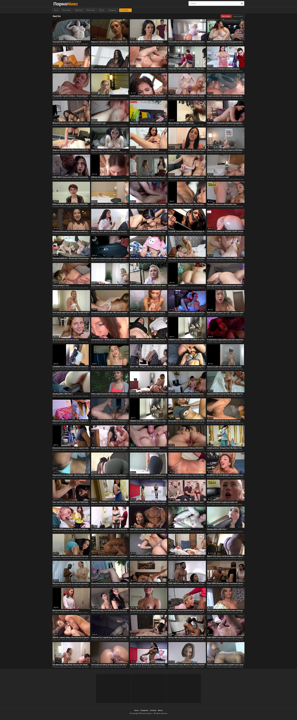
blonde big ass (128, 206)
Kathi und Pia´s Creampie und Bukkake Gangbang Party (148, 204)
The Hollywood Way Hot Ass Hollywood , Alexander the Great (187, 96)
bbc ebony (89, 71)
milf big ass (147, 98)
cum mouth (183, 369)
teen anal (235, 98)
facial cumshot (120, 450)
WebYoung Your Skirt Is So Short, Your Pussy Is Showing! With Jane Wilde (110, 231)
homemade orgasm (185, 450)
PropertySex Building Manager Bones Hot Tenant (186, 150)
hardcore (133, 44)
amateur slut (88, 288)
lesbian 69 (101, 234)
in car (227, 423)
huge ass (151, 152)
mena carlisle (57, 71)
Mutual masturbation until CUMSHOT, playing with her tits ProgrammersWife (187, 177)
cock (155, 125)
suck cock (73, 342)
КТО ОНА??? (173, 285)
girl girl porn (128, 342)
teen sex (239, 234)
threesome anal (83, 261)
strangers (115, 261)
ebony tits (198, 206)
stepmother (165, 125)
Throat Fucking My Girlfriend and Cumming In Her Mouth (187, 367)
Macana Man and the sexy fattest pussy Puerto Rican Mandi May (148, 340)
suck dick (66, 342)
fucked (212, 504)
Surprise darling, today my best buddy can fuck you (148, 69)
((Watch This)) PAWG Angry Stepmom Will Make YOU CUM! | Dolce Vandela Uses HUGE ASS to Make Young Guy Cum (225, 150)
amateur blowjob (88, 206)
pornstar (187, 423)
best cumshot (177, 396)
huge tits (158, 152)
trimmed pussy (200, 504)
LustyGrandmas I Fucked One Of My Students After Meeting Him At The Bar (148, 96)
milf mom (66, 98)
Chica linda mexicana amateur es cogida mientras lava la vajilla (71, 448)
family (122, 531)
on (131, 288)
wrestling (133, 504)
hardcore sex (219, 125)
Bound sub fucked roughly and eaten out (222, 502)
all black (66, 71)
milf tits (82, 531)
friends (185, 396)
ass (230, 152)
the (70, 71)
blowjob (114, 71)
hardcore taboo (153, 44)
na (208, 44)
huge (145, 152)
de (92, 206)
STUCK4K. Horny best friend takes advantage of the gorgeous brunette (187, 231)
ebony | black (226, 206)
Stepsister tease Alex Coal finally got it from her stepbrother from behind (71, 556)
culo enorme (79, 234)
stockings (210, 450)
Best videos (67, 10)
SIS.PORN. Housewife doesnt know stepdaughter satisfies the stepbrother (187, 258)
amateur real (84, 450)
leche (97, 423)
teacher (66, 504)
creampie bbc (69, 396)
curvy (161, 396)
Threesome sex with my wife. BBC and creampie (109, 313)
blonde (216, 152)
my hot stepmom (105, 504)
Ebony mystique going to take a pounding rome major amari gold (148, 231)
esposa (106, 206)
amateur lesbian (66, 288)
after (213, 396)
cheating (240, 125)
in (227, 179)
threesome (57, 125)
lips (159, 125)
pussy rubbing (203, 450)
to (207, 152)
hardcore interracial (144, 369)
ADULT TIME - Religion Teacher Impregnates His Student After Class (148, 367)
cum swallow (193, 369)
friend (170, 234)
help (92, 504)
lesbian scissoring (205, 315)
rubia (209, 369)
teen (175, 71)
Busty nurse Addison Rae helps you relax (106, 367)
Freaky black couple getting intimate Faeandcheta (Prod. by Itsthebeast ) (225, 340)
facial (110, 98)
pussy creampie (148, 450)
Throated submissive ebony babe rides (222, 204)
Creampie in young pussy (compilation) (145, 448)
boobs (211, 152)
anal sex (224, 98)
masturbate (134, 152)
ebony (88, 125)
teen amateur (204, 71)
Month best (91, 10)
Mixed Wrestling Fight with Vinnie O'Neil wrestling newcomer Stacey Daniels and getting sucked (148, 502)
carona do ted (215, 44)
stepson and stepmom (144, 125)
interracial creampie (87, 179)
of (169, 71)
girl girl (112, 342)
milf (54, 98)
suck (60, 342)
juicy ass (205, 44)
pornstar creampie (197, 423)
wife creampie (127, 315)
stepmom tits (192, 44)
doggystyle (71, 206)
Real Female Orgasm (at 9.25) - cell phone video (225, 313)
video (209, 315)
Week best (79, 10)
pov (86, 315)
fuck (135, 71)
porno (93, 71)
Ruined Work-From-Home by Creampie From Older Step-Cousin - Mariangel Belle (187, 421)
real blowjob (119, 44)
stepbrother (183, 261)
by (110, 261)
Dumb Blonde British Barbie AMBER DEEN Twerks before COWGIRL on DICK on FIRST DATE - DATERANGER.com (148, 285)
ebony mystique (141, 234)
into (92, 477)
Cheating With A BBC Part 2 (63, 394)
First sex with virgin (98, 123)
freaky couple (217, 342)
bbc (83, 71)
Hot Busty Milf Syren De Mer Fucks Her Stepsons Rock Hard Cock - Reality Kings (71, 529)
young (134, 450)
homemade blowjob (223, 477)
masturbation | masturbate (189, 179)
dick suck (84, 342)
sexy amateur (216, 288)
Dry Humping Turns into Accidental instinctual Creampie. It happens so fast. (110, 475)
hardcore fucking (198, 152)
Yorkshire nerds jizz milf (100, 96)
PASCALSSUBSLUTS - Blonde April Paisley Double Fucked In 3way (71, 258)
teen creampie (139, 206)
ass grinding (106, 477)
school (72, 504)
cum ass (59, 44)
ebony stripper (180, 206)
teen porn (222, 261)
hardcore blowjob (231, 71)
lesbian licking (179, 315)
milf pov (59, 98)
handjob (108, 152)
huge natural (166, 152)
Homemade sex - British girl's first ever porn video (110, 340)
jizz (92, 98)
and (211, 234)
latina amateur (184, 342)
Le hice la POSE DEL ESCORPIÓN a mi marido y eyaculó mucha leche (110, 421)
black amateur (242, 342)
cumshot (114, 125)
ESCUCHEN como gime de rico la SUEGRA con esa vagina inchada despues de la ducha (148, 475)
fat (208, 179)
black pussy (162, 342)
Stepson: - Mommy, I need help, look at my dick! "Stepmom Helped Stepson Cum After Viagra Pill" (110, 502)
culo (72, 234)
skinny (73, 369)
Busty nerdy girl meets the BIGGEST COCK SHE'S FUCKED (71, 204)
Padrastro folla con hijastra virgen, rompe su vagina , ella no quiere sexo (71, 421)
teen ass (159, 206)
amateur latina (73, 450)
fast (96, 477)
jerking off (107, 44)
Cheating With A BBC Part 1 (217, 529)
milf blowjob (102, 98)
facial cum (199, 531)
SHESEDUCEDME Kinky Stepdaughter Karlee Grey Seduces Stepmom (187, 313)
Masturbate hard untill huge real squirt (144, 150)
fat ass (212, 179)
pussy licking (85, 504)
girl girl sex (120, 342)
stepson (94, 44)
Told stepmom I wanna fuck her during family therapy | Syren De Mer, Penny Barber (110, 529)
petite (162, 44)
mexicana (56, 450)
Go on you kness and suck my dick (66, 340)
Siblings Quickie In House (101, 177)
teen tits (222, 234)
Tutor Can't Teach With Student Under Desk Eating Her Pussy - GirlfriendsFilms (71, 502)
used (107, 261)
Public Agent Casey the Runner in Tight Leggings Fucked (110, 394)
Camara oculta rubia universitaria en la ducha (224, 367)
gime (132, 477)
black (237, 206)
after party (219, 396)
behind (81, 558)
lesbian (93, 234)
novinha (223, 44)
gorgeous (176, 234)
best (131, 71)
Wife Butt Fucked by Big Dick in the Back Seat (223, 421)
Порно (59, 4)
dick (79, 342)
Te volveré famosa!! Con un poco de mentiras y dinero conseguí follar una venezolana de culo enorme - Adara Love (71, 231)
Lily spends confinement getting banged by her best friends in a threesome (187, 394)
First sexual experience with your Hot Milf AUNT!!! (71, 313)
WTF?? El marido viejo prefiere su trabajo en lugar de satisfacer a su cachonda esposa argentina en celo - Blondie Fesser (110, 204)
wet (124, 152)
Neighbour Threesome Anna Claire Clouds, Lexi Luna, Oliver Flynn (148, 177)
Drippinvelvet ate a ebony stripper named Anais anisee (187, 204)
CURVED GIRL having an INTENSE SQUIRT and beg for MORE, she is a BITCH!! (225, 231)
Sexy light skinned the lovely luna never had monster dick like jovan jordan (225, 285)
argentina (112, 206)
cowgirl (166, 288)
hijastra (55, 423)
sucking (163, 504)
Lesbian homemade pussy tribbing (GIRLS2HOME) (187, 448)
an (208, 234)
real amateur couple (159, 261)
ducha (146, 477)
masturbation (173, 179)
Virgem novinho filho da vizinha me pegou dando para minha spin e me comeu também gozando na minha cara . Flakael (225, 96)
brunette (161, 98)
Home (56, 10)
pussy (104, 71)
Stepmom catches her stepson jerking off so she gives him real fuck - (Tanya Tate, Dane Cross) (110, 42)
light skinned (226, 288)
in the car (214, 423)
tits (116, 369)
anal (208, 98)
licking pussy (155, 504)
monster (238, 288)
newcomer (141, 504)
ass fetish (114, 477)
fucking (66, 44)
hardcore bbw (191, 125)
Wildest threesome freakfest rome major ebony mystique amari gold (71, 123)
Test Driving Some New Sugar (179, 529)
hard (141, 152)
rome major (81, 125)
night (124, 261)
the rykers (237, 423)
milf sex (75, 315)
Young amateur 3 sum (61, 285)
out (120, 261)
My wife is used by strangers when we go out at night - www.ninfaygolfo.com (110, 258)
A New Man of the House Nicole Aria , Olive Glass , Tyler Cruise (187, 69)
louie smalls (77, 71)
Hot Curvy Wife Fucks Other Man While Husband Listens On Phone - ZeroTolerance (148, 394)
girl (109, 342)
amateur (78, 206)
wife (92, 261)
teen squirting (230, 234)
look (96, 504)
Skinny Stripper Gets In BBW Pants (181, 123)
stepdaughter (173, 261)
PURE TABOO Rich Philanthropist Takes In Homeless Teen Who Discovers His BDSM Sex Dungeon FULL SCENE (148, 529)
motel (230, 179)
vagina (61, 423)
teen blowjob (193, 71)
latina (109, 71)
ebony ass (161, 234)
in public (222, 423)
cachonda (99, 206)
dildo (54, 396)
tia (131, 315)
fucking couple (74, 44)
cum (54, 44)
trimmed (191, 504)
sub (208, 504)
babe (226, 125)
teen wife (242, 396)
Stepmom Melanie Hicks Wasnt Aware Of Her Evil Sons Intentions (71, 150)
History (101, 10)
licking (148, 504)
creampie (84, 44)
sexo (66, 423)
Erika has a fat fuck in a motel (218, 177)
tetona (98, 71)
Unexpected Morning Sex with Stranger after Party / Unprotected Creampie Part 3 (225, 394)
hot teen (240, 315)
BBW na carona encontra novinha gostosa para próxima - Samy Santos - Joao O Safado (225, 42)
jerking (100, 44)
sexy (208, 288)
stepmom (172, 44)
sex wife (97, 315)
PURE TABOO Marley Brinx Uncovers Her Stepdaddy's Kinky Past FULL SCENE (110, 448)
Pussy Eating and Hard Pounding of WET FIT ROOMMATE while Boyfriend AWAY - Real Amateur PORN (225, 258)
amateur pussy (77, 288)
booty (166, 396)
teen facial (167, 206)
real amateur (147, 261)
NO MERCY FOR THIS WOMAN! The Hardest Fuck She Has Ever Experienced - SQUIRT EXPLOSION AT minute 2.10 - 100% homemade (225, 475)
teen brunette (73, 477)
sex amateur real (156, 71)
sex (148, 71)
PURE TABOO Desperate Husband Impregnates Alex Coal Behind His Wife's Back (225, 123)
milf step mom (76, 98)
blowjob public (123, 71)
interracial (75, 179)
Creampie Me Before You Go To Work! (67, 42)
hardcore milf (142, 44)
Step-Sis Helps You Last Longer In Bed (105, 150)
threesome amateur (68, 125)
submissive (211, 206)
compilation (158, 450)
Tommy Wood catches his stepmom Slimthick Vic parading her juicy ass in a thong (187, 42)
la (169, 342)
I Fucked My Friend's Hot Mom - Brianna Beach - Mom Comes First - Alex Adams (71, 96)
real (113, 44)
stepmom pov (181, 44)
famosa (55, 234)
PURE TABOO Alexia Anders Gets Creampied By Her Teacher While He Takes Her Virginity (71, 177)
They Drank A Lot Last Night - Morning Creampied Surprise (71, 475)
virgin (108, 125)
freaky (209, 342)
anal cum (186, 531)
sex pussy (98, 125)
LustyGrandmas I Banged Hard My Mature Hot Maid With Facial (225, 448)
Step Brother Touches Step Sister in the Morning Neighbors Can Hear (148, 258)
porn (139, 71)
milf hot (85, 98)
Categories (112, 10)
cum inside (114, 423)
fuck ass (223, 179)
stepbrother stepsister (196, 261)
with (103, 125)
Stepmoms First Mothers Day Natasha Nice (223, 69)
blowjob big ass (223, 531)
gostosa (242, 44)
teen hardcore (183, 71)
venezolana (66, 234)
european (115, 98)
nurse (93, 369)
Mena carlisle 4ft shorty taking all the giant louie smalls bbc (71, 69)
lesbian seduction (191, 315)
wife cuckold (99, 261)
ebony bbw (190, 206)
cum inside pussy (125, 423)
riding (121, 152)
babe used (179, 423)
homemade (172, 450)
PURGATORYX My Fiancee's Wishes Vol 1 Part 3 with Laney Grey (187, 502)
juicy (199, 44)
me (172, 477)
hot (234, 315)
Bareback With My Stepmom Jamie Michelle (146, 42)
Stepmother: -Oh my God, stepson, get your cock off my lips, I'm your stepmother (148, 123)
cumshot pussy (123, 125)
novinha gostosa (233, 44)
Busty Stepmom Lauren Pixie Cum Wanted (107, 285)
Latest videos (238, 16)
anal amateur (216, 98)
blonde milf (224, 152)
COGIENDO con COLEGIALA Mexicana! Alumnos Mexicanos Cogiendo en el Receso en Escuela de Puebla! (71, 367)
